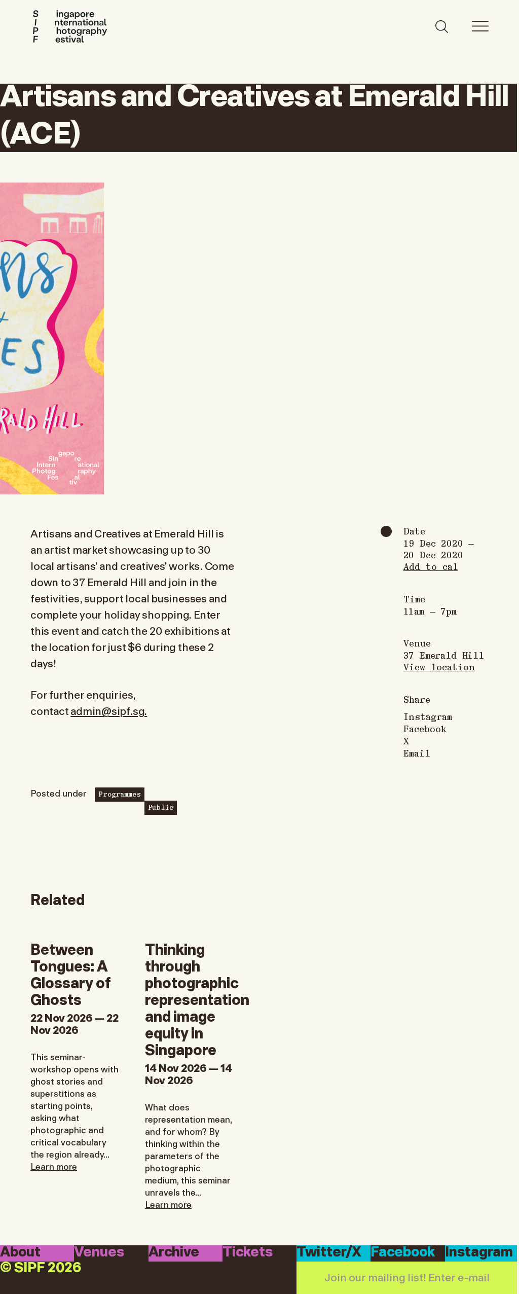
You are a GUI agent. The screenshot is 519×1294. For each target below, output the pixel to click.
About (20, 1252)
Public (160, 806)
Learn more (53, 1166)
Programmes (119, 793)
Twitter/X (328, 1252)
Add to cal (430, 566)
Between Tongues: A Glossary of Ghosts (70, 973)
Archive (174, 1252)
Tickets (248, 1252)
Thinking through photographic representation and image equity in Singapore (197, 998)
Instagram (427, 716)
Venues (99, 1252)
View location (439, 666)
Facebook (425, 729)
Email (416, 753)
